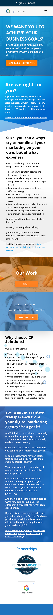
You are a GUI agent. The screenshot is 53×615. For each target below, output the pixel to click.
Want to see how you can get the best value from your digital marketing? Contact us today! (25, 533)
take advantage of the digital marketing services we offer (26, 247)
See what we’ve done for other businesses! (26, 117)
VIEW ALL (26, 284)
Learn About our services (22, 63)
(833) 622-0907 (27, 3)
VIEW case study (26, 317)
